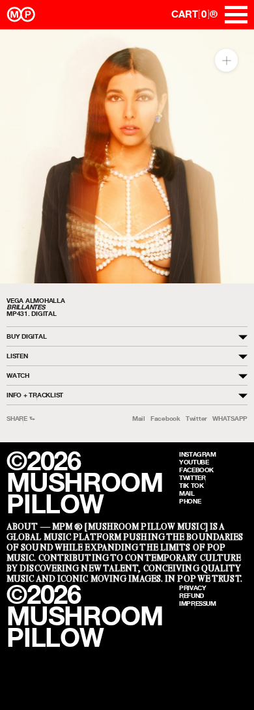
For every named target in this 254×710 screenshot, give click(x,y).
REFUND (191, 595)
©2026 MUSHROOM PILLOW (84, 482)
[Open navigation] (236, 14)
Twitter (196, 418)
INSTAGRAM (197, 454)
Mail (138, 418)
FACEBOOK (196, 470)
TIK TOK (191, 485)
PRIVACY (192, 587)
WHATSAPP (229, 418)
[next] (232, 156)
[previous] (21, 156)
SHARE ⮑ (21, 418)
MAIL (187, 493)
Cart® (194, 14)
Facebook (165, 418)
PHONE (190, 501)
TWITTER (192, 477)
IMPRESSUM (197, 603)
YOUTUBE (193, 462)
